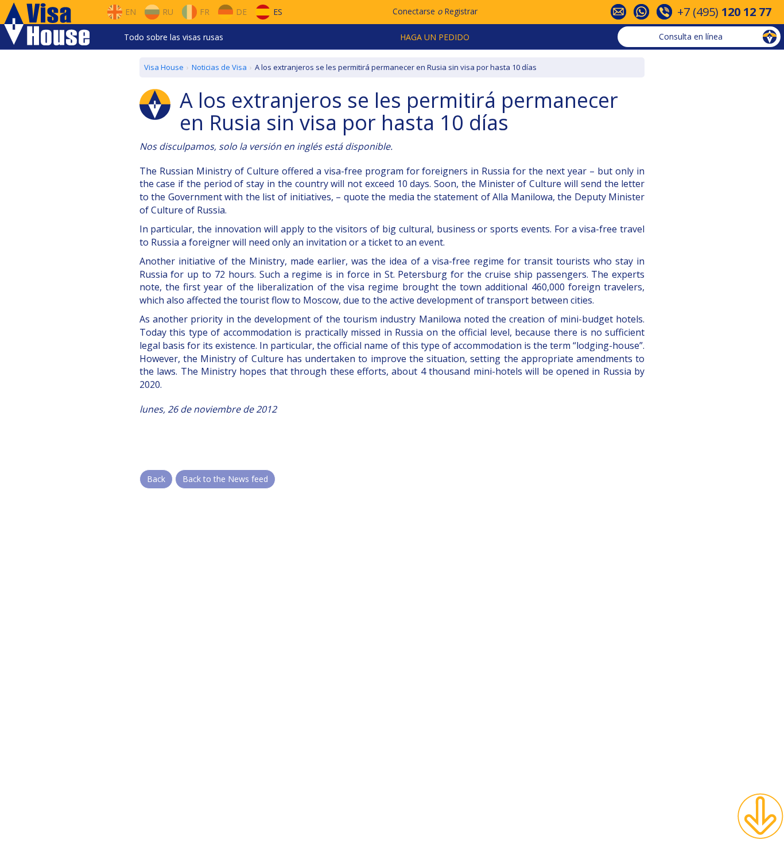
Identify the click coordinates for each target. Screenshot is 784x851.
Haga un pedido (434, 37)
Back (156, 478)
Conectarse (414, 11)
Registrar (461, 11)
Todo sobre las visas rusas (173, 37)
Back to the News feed (225, 478)
